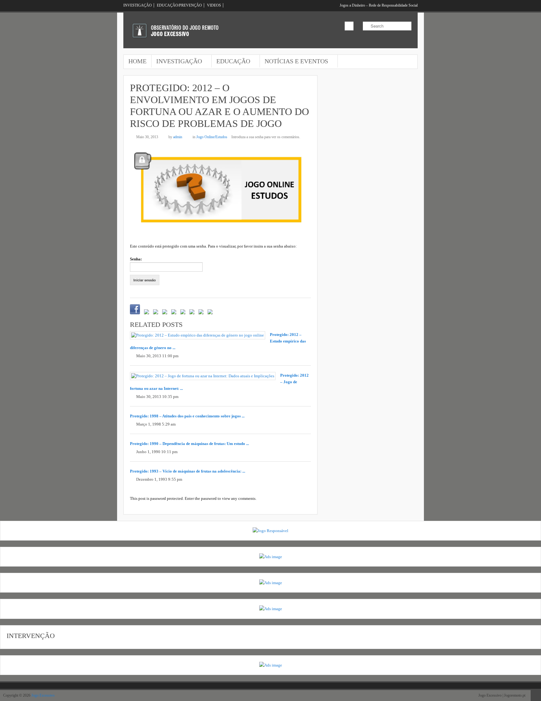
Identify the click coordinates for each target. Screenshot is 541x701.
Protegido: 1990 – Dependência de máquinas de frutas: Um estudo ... (189, 443)
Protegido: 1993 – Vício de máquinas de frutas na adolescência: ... (187, 471)
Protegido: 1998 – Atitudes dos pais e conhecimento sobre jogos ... (187, 416)
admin (177, 137)
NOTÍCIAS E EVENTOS (294, 62)
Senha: (136, 259)
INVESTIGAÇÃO (137, 5)
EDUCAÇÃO (231, 62)
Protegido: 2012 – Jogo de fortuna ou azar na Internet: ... (219, 382)
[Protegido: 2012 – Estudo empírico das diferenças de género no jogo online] (197, 335)
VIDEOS (214, 5)
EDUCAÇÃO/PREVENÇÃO (179, 5)
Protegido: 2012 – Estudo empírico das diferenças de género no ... (218, 341)
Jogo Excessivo (42, 695)
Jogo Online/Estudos (211, 137)
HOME (137, 61)
